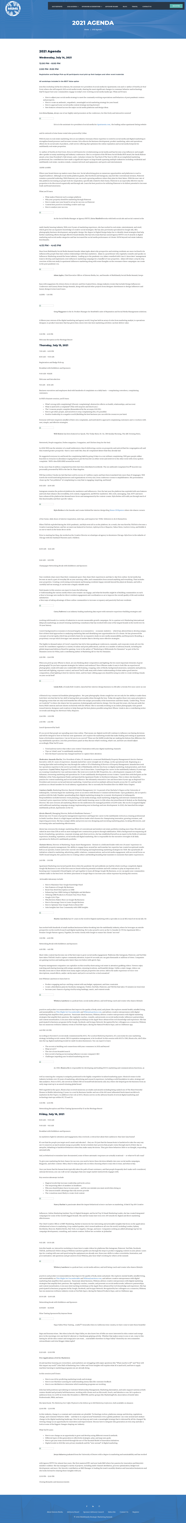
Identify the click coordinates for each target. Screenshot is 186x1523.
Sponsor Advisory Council (93, 1512)
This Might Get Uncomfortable (68, 1012)
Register (176, 6)
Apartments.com (103, 124)
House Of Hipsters (117, 510)
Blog (125, 6)
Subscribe (112, 1512)
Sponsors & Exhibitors (91, 6)
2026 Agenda (72, 6)
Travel (135, 6)
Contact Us (146, 6)
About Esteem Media (55, 1512)
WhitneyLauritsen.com (93, 1012)
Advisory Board (111, 6)
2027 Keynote (57, 6)
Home (86, 29)
